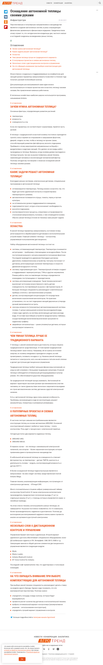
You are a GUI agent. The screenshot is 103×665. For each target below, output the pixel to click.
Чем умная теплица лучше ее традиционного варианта (34, 57)
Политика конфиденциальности (57, 654)
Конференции (58, 3)
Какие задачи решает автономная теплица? (29, 52)
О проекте (71, 654)
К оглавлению (16, 103)
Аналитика (68, 3)
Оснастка (16, 55)
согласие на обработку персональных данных (17, 650)
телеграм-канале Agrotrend (44, 617)
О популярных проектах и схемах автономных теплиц (34, 60)
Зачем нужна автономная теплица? (26, 49)
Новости (49, 3)
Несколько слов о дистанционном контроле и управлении (36, 63)
